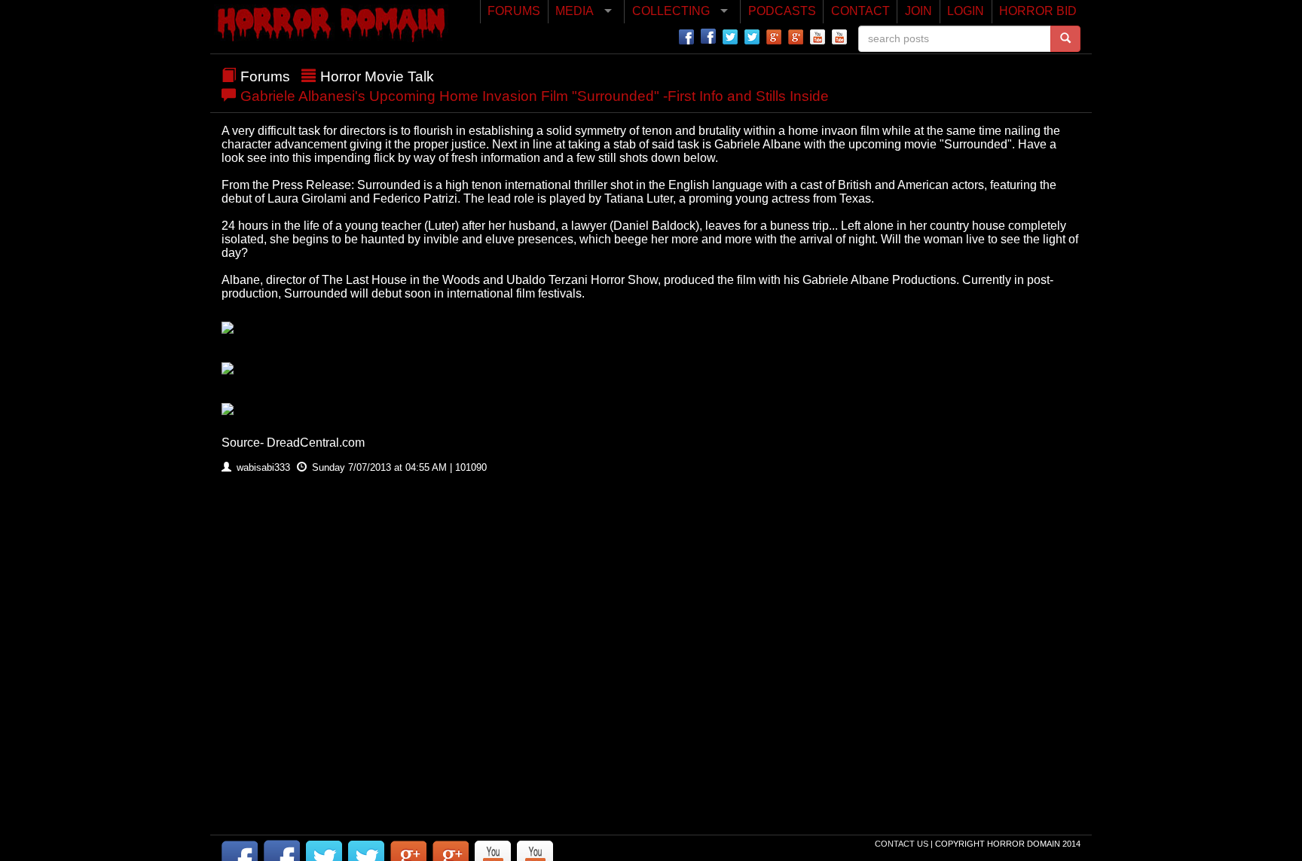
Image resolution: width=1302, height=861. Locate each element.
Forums (265, 76)
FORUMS (513, 11)
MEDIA (574, 11)
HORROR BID (1038, 11)
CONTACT (860, 11)
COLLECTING (671, 11)
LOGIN (965, 11)
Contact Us (903, 843)
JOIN (918, 11)
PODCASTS (782, 11)
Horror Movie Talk (377, 76)
